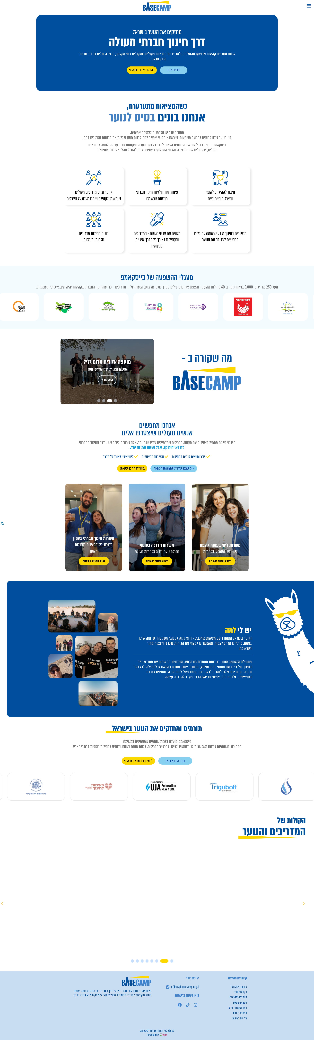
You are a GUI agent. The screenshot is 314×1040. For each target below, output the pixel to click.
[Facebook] (179, 1004)
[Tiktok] (187, 1004)
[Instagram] (195, 1004)
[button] (115, 400)
